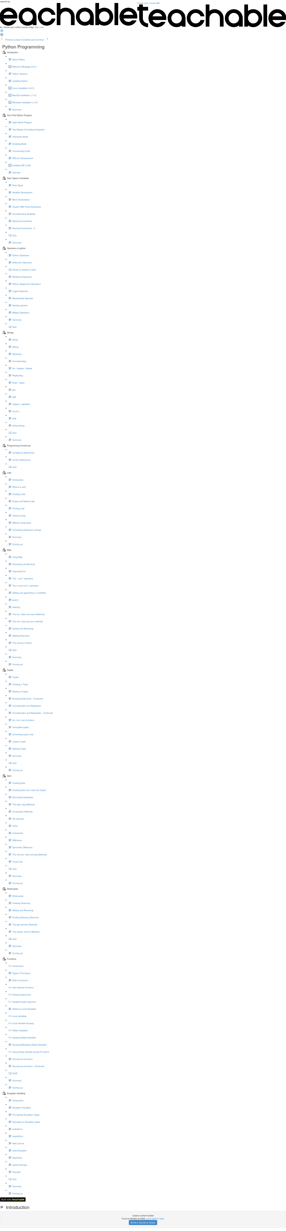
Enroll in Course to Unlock (143, 1222)
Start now (39, 27)
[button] (2, 31)
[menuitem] (2, 35)
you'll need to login (155, 1218)
